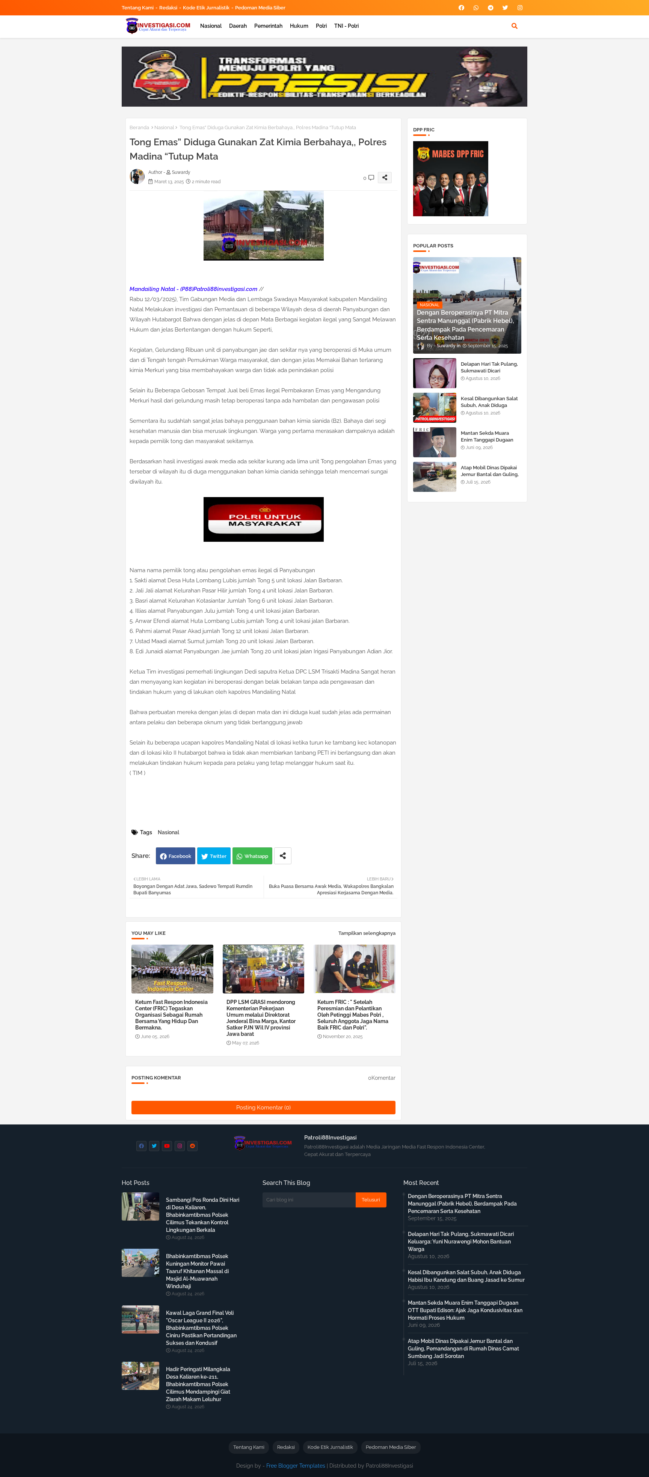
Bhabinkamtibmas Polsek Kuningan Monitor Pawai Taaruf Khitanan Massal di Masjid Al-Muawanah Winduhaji (197, 1271)
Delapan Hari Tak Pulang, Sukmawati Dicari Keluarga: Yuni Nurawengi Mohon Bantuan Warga (491, 374)
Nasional (211, 26)
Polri (321, 26)
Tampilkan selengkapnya (366, 933)
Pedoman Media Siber (260, 8)
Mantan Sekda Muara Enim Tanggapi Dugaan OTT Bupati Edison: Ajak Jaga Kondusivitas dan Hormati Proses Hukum (465, 1310)
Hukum (299, 26)
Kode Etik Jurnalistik (206, 8)
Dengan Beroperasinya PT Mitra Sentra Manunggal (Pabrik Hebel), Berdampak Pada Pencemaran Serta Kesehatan (462, 1203)
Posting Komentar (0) (263, 1107)
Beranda (139, 127)
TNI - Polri (346, 26)
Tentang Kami (138, 8)
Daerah (238, 26)
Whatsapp (256, 856)
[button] (514, 25)
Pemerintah (268, 26)
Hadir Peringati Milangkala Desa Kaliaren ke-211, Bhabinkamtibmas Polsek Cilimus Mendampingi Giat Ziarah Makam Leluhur (198, 1384)
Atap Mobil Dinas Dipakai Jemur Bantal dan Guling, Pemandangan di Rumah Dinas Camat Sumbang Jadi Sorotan (463, 1348)
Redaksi (168, 8)
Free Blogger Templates (295, 1466)
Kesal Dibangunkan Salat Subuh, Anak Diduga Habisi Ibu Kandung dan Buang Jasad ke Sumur (489, 409)
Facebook (180, 856)
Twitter (218, 856)
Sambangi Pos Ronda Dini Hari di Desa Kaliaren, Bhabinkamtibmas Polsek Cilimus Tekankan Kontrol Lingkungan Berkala (202, 1215)
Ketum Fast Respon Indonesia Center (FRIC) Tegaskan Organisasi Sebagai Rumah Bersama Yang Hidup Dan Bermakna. (171, 1015)
